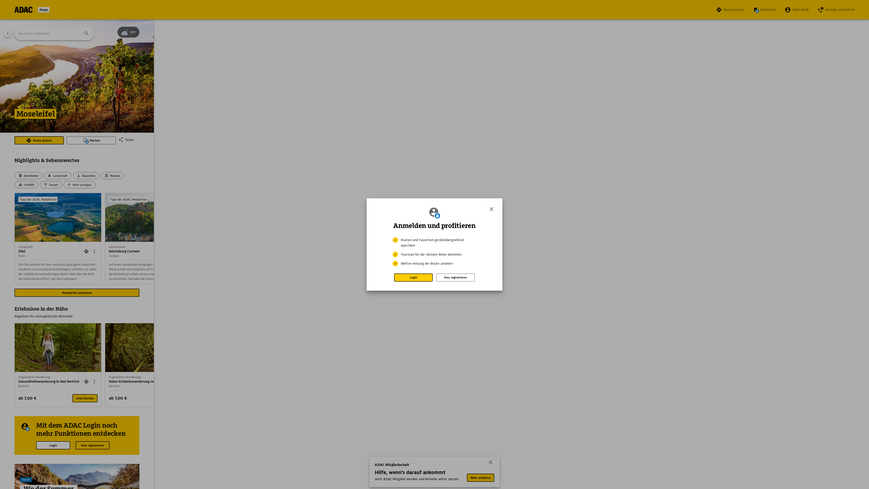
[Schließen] (491, 209)
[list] (434, 251)
